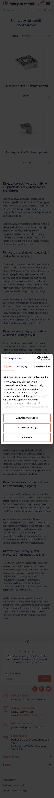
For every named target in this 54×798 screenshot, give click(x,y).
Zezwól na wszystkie (27, 417)
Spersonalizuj (25, 427)
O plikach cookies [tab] (41, 366)
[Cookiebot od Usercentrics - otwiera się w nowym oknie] (38, 358)
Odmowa (27, 437)
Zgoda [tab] (7, 366)
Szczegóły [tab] (21, 366)
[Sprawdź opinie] (3, 32)
